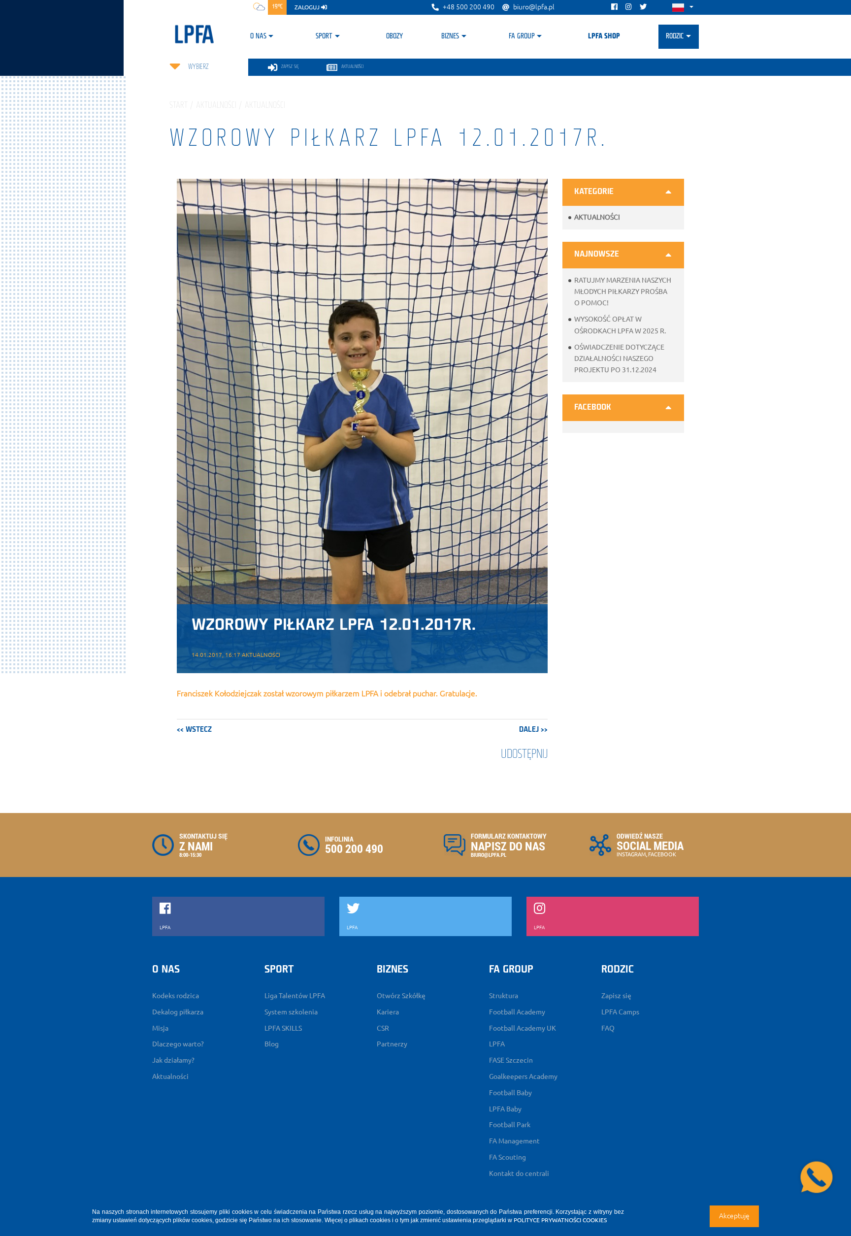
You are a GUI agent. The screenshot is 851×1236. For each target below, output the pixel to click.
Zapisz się (616, 996)
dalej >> (533, 729)
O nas (258, 36)
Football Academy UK (522, 1028)
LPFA (497, 1044)
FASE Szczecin (511, 1060)
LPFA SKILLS (283, 1028)
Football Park (509, 1125)
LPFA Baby (505, 1109)
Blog (271, 1044)
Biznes (450, 36)
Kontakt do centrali (519, 1173)
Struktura (503, 996)
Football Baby (510, 1093)
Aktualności (597, 217)
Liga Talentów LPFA (294, 996)
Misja (160, 1028)
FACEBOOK (662, 854)
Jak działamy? (173, 1060)
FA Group (522, 36)
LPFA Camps (620, 1012)
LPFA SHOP (604, 36)
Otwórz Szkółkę (401, 996)
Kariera (388, 1012)
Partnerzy (392, 1044)
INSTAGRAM (631, 854)
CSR (383, 1028)
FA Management (514, 1141)
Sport (324, 36)
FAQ (608, 1028)
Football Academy (517, 1012)
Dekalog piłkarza (177, 1012)
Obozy (394, 36)
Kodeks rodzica (175, 996)
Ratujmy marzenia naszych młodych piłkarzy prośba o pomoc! (622, 291)
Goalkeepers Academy (523, 1076)
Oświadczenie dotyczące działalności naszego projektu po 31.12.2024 (619, 358)
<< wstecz (194, 729)
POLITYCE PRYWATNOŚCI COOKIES (560, 1220)
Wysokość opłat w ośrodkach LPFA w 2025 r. (620, 324)
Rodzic (675, 36)
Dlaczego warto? (178, 1044)
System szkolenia (291, 1012)
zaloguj (308, 7)
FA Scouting (507, 1157)
